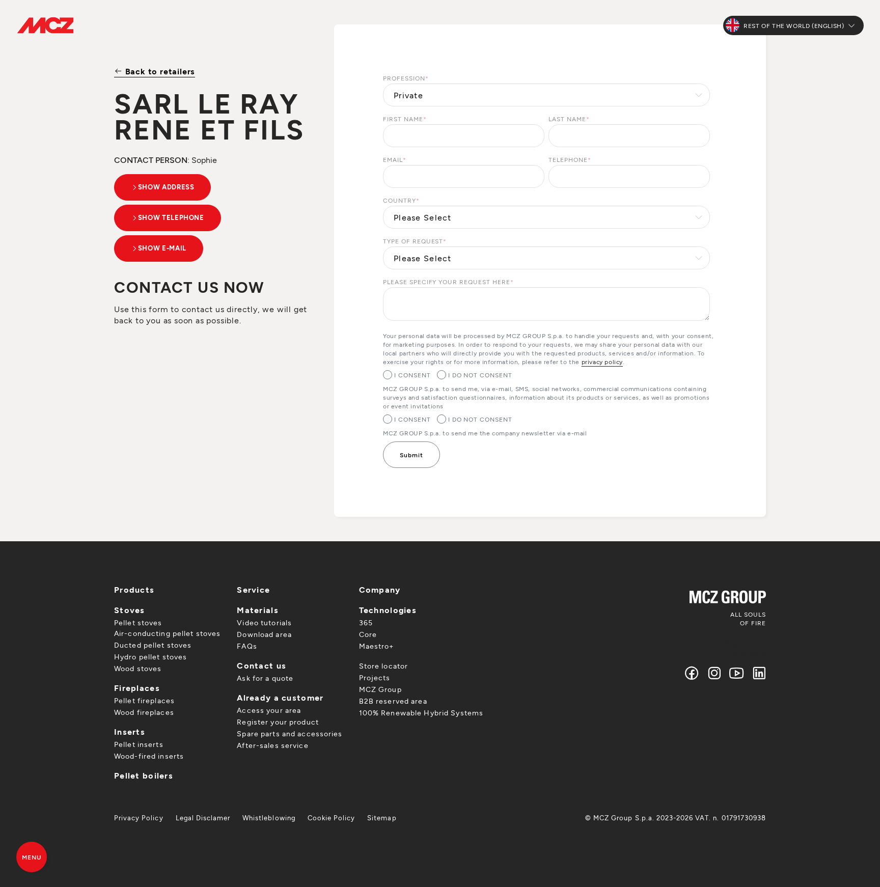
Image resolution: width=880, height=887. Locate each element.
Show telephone (171, 217)
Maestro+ (376, 646)
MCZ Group (380, 689)
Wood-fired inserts (149, 756)
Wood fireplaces (144, 712)
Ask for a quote (265, 678)
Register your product (278, 721)
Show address (166, 187)
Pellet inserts (138, 744)
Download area (264, 634)
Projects (375, 677)
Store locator (383, 665)
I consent (412, 374)
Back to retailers (159, 71)
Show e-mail (162, 248)
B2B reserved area (393, 701)
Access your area (269, 710)
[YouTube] (737, 673)
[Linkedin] (757, 673)
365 (366, 622)
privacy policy (602, 361)
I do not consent (480, 374)
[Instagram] (714, 673)
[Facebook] (692, 673)
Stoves (129, 610)
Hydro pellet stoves (150, 656)
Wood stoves (137, 668)
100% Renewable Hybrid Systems (421, 712)
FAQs (247, 646)
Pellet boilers (143, 775)
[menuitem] (138, 818)
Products (134, 589)
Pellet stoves (138, 622)
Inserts (129, 731)
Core (368, 634)
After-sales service (272, 745)
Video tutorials (264, 622)
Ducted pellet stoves (152, 645)
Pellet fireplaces (144, 700)
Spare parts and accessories (289, 733)
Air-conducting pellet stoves (167, 633)
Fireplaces (137, 687)
